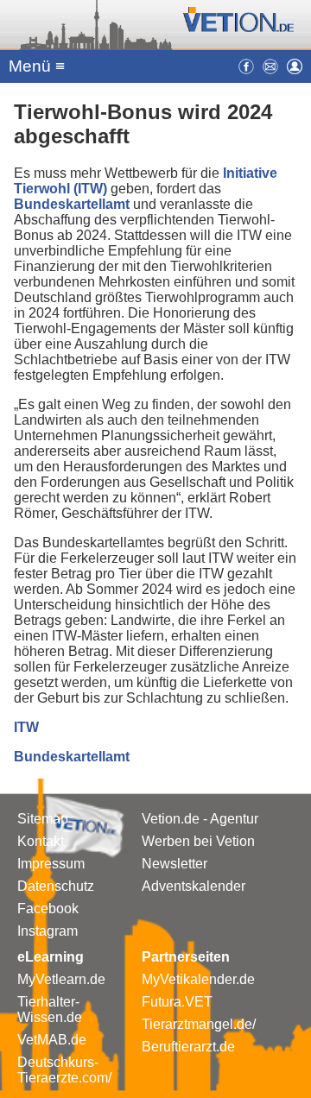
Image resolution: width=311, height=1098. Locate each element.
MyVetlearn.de (61, 979)
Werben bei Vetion (198, 841)
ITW (26, 727)
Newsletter (174, 863)
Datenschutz (55, 886)
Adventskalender (193, 886)
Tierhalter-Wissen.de (49, 1009)
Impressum (51, 863)
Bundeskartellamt (73, 204)
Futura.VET (177, 1001)
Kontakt (40, 841)
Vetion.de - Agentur (200, 818)
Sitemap (42, 818)
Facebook (48, 908)
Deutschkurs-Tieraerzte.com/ (64, 1070)
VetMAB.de (51, 1039)
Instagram (47, 931)
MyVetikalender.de (198, 979)
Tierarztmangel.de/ (199, 1024)
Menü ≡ (37, 66)
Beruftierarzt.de (188, 1046)
